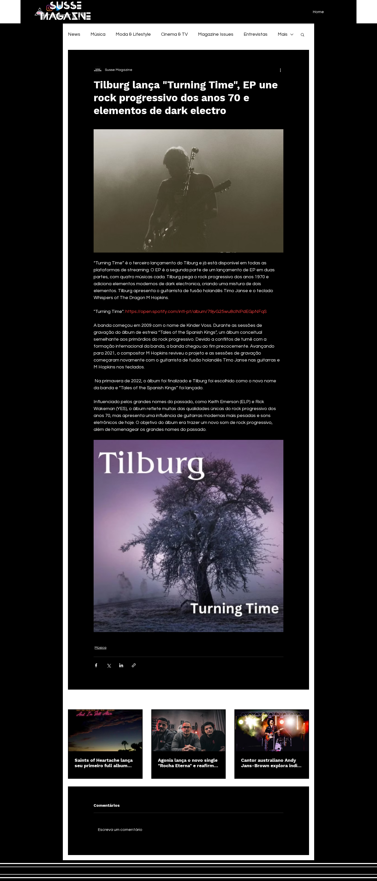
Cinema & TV (174, 34)
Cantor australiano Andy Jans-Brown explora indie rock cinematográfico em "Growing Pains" (270, 762)
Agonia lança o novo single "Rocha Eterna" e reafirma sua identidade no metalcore (187, 762)
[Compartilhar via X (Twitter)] (108, 665)
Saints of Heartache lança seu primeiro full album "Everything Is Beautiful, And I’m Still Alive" (104, 762)
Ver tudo (302, 700)
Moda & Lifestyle (133, 34)
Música (98, 34)
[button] (302, 34)
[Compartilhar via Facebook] (96, 665)
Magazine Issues (215, 34)
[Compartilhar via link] (133, 665)
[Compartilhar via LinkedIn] (121, 665)
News (74, 34)
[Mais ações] (280, 70)
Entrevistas (255, 34)
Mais (282, 34)
